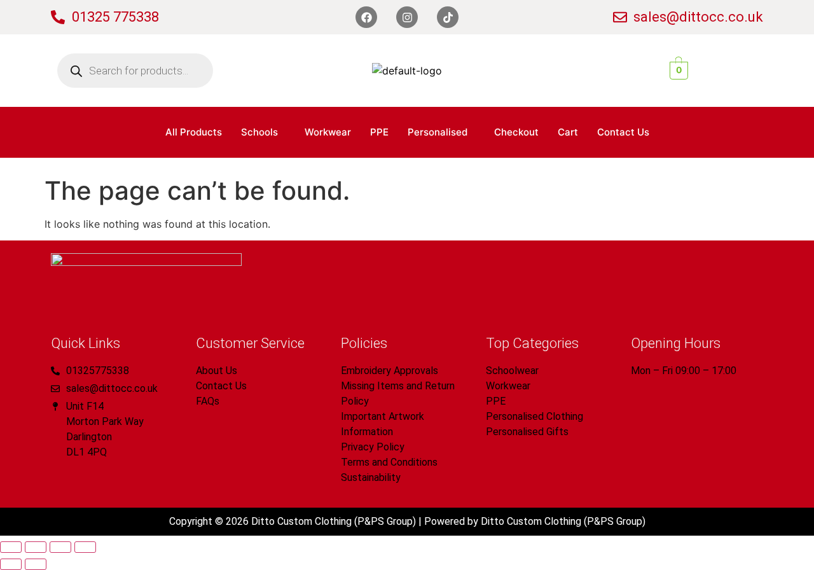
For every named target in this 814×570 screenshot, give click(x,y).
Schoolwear (512, 371)
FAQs (207, 401)
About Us (216, 371)
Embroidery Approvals (389, 371)
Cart (568, 132)
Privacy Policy (372, 447)
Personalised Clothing (534, 416)
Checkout (516, 132)
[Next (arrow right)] (35, 564)
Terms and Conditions (389, 462)
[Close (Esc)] (85, 547)
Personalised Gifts (527, 432)
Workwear (328, 132)
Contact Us (623, 132)
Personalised (437, 132)
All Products (193, 132)
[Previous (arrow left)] (11, 564)
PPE (379, 132)
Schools (259, 132)
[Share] (60, 547)
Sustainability (371, 477)
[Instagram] (407, 17)
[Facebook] (366, 17)
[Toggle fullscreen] (35, 547)
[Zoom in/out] (11, 547)
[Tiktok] (448, 17)
